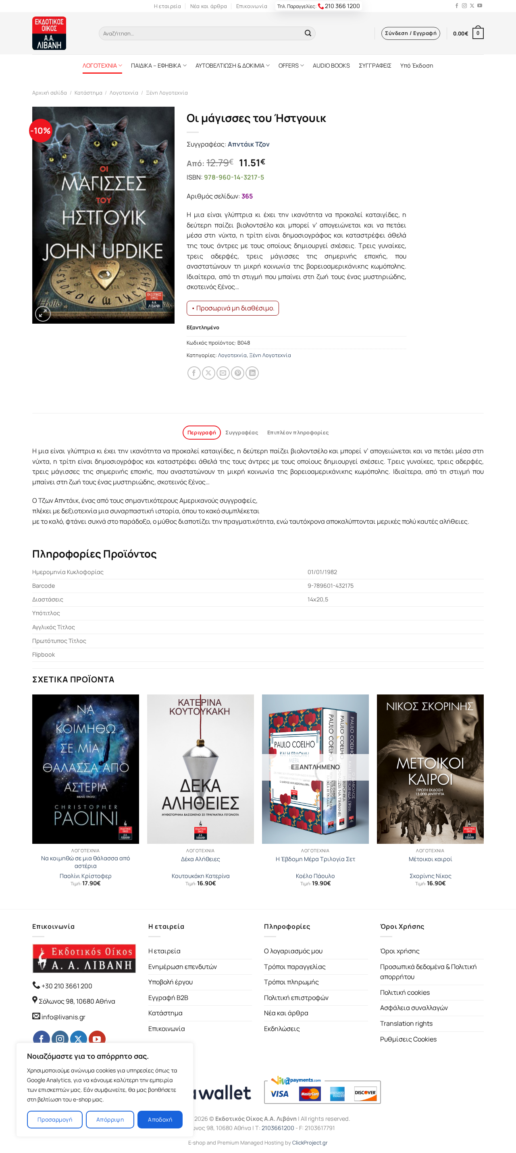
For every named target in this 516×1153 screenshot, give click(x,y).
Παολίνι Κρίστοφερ (86, 876)
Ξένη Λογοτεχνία (167, 92)
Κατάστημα (88, 92)
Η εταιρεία (167, 6)
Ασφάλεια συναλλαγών (414, 1007)
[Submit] (308, 33)
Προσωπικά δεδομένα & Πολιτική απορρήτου (428, 971)
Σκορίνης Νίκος (431, 876)
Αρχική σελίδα (49, 92)
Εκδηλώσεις (282, 1028)
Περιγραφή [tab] (201, 432)
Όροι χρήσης (400, 950)
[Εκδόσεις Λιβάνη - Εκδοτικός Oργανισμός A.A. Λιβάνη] (59, 33)
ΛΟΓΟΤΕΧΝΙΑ (100, 65)
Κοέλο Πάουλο (315, 876)
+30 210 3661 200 (66, 985)
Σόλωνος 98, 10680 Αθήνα (77, 1001)
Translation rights (406, 1023)
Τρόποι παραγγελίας (295, 966)
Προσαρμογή (54, 1119)
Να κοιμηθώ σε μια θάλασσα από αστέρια (85, 862)
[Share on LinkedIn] (252, 373)
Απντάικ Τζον (249, 144)
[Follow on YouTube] (479, 6)
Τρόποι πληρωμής (291, 981)
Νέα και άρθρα (208, 6)
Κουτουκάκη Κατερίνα (201, 876)
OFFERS (289, 65)
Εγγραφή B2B (168, 997)
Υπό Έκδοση (416, 65)
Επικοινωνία (252, 6)
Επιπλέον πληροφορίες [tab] (298, 432)
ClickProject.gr (310, 1142)
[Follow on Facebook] (456, 6)
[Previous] (33, 801)
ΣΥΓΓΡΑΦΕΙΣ (375, 65)
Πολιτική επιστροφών (296, 997)
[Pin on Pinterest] (237, 373)
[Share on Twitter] (208, 373)
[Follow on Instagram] (464, 6)
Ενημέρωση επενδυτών (182, 966)
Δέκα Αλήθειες (200, 859)
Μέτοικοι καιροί (430, 859)
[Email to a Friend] (223, 373)
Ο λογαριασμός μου (293, 950)
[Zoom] (43, 314)
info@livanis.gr (63, 1016)
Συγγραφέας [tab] (241, 432)
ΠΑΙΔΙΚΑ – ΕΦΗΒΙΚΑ (156, 65)
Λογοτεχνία (124, 92)
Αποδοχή (160, 1119)
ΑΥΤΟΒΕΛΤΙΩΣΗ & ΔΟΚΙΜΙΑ (230, 65)
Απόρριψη (110, 1119)
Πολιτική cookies (405, 992)
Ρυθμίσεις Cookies (408, 1039)
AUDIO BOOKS (331, 65)
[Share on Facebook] (194, 373)
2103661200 (278, 1128)
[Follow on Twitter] (472, 6)
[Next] (483, 801)
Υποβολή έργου (170, 981)
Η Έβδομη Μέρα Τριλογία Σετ (315, 859)
